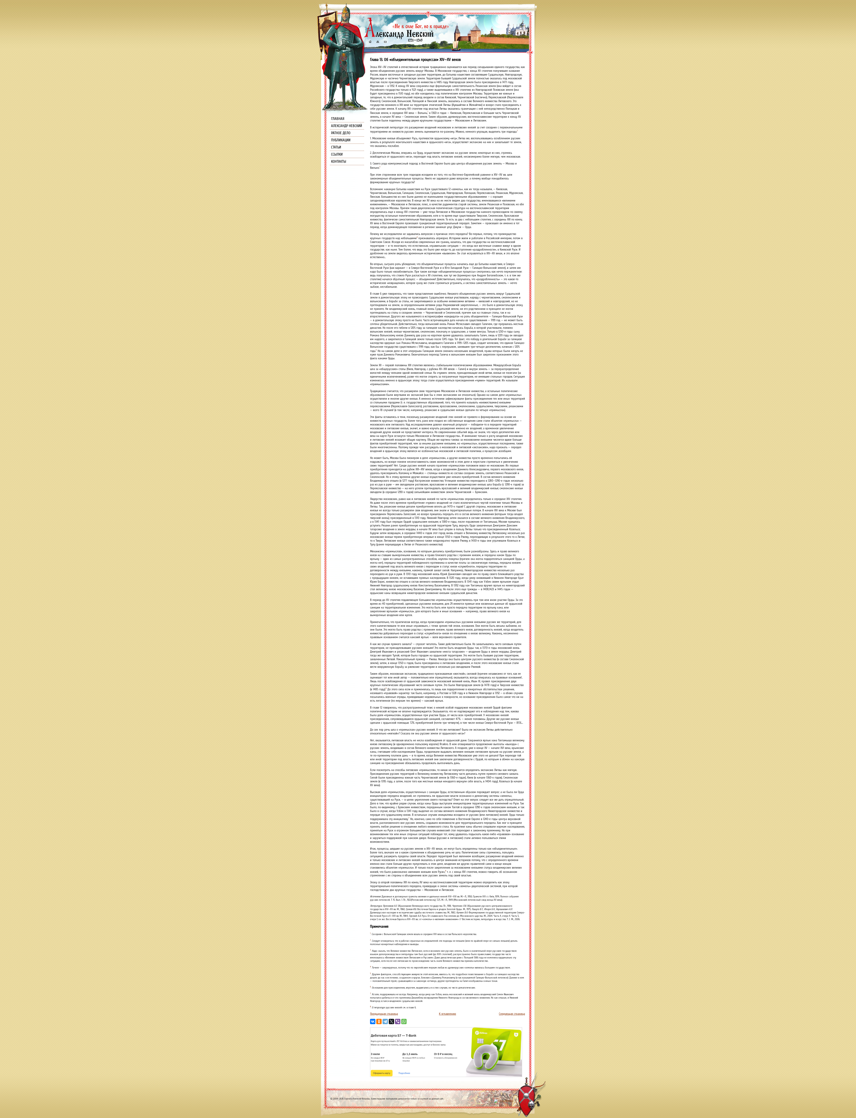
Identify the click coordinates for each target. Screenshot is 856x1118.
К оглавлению (447, 1014)
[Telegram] (385, 1021)
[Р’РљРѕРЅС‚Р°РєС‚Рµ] (372, 1021)
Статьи (336, 147)
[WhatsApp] (404, 1021)
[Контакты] (385, 42)
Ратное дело (340, 133)
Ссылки (337, 154)
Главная (337, 118)
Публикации (340, 140)
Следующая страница (512, 1014)
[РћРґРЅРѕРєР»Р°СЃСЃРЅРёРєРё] (379, 1021)
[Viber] (397, 1021)
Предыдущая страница (384, 1014)
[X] (391, 1021)
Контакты (338, 161)
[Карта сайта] (377, 42)
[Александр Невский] (406, 38)
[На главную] (370, 42)
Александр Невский (346, 125)
